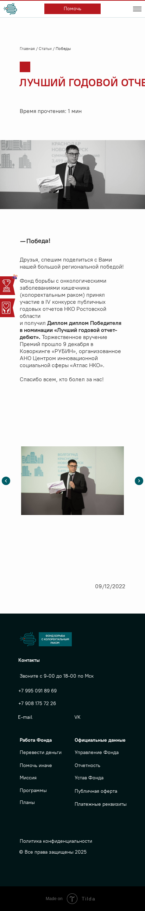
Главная (28, 48)
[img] (11, 9)
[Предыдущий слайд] (6, 481)
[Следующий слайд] (139, 481)
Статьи (46, 48)
